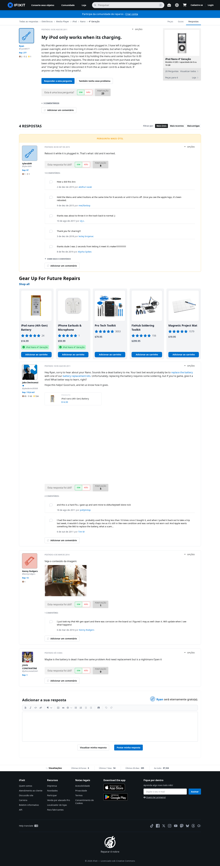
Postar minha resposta (128, 747)
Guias (181, 21)
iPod (74, 21)
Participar (52, 795)
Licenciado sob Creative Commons (118, 860)
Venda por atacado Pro (58, 800)
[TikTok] (152, 826)
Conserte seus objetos (42, 5)
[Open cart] (185, 5)
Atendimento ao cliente (30, 790)
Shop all (24, 284)
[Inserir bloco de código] (58, 708)
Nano (82, 21)
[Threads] (193, 826)
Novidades (52, 790)
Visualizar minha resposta (93, 747)
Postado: (54, 29)
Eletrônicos (47, 21)
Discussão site (26, 795)
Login (211, 5)
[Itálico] (30, 708)
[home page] (16, 5)
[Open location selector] (177, 5)
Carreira (23, 800)
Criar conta (131, 14)
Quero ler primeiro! (156, 797)
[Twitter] (164, 826)
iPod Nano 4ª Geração (178, 59)
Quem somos (25, 785)
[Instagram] (170, 826)
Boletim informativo (29, 805)
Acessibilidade (82, 785)
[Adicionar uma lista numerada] (80, 708)
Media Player (62, 21)
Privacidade (81, 790)
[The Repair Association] (199, 826)
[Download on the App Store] (114, 787)
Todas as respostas (28, 21)
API (20, 809)
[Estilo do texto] (49, 708)
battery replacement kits (77, 376)
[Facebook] (158, 826)
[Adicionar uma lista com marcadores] (75, 708)
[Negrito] (25, 708)
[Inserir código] (35, 708)
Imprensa (52, 785)
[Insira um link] (40, 708)
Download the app (114, 780)
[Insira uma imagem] (98, 708)
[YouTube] (175, 826)
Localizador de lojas (57, 805)
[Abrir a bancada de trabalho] (169, 5)
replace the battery (182, 372)
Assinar (195, 791)
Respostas (193, 21)
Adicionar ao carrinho (36, 354)
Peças (170, 21)
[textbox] (110, 727)
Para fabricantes (55, 809)
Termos (79, 795)
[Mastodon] (181, 826)
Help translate (26, 825)
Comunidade (68, 5)
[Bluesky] (187, 825)
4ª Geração (94, 21)
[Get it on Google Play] (115, 797)
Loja (84, 5)
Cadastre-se (197, 5)
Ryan (160, 699)
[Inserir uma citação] (63, 708)
